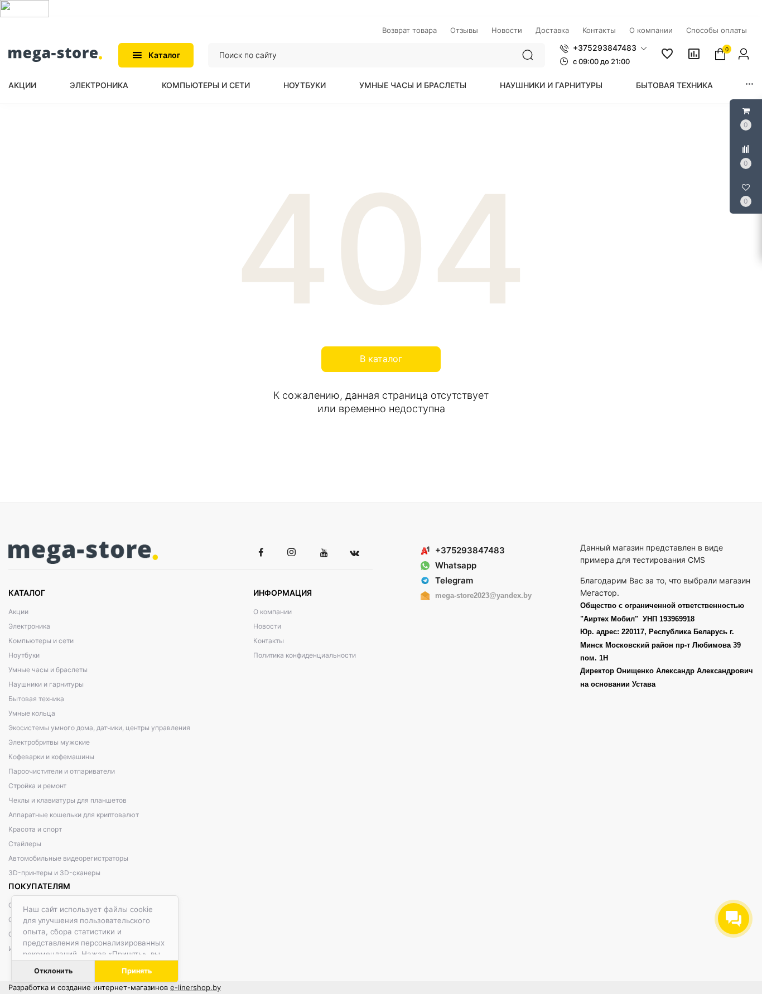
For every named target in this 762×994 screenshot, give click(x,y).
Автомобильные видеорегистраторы (68, 858)
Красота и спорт (35, 829)
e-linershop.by (195, 987)
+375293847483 (470, 550)
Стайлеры (24, 843)
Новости (267, 626)
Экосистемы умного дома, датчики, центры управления (99, 727)
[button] (603, 48)
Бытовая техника (674, 85)
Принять (137, 971)
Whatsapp (455, 565)
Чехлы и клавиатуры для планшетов (67, 800)
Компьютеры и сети (206, 85)
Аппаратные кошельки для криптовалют (73, 814)
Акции (22, 85)
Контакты (268, 640)
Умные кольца (31, 713)
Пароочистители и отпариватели (61, 771)
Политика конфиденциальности (304, 655)
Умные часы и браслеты (412, 85)
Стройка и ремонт (37, 785)
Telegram (454, 580)
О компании (272, 611)
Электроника (99, 85)
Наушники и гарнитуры (551, 85)
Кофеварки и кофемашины (51, 756)
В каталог (381, 358)
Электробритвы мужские (49, 742)
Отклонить (53, 971)
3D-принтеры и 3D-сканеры (54, 872)
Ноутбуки (304, 85)
